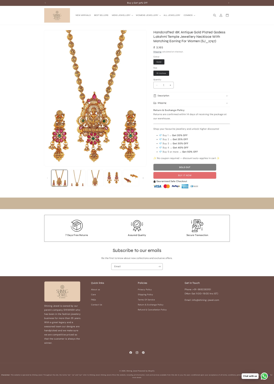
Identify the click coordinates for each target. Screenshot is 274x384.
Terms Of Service (146, 299)
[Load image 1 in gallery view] (59, 178)
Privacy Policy (145, 289)
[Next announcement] (229, 3)
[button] (122, 15)
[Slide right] (143, 178)
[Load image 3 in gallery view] (95, 178)
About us (95, 289)
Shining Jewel (131, 371)
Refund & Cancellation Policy (152, 309)
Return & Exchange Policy (150, 304)
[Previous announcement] (45, 3)
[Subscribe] (159, 266)
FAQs (93, 299)
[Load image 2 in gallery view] (77, 178)
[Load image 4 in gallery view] (113, 178)
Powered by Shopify (146, 371)
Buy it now (185, 175)
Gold (160, 62)
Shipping (157, 52)
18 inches (162, 74)
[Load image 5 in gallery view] (131, 178)
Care (93, 294)
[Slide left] (47, 178)
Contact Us (96, 304)
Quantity (157, 79)
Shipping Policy (145, 294)
